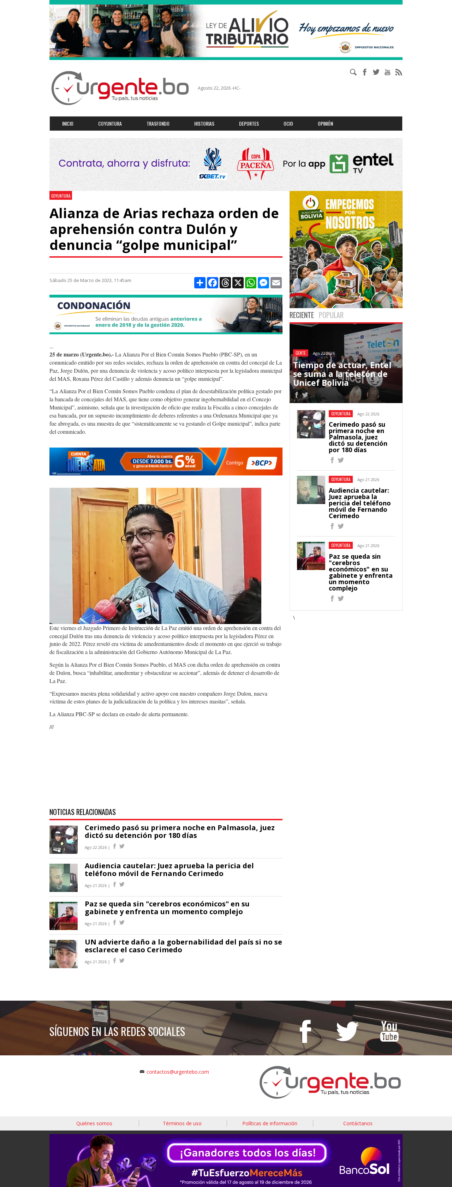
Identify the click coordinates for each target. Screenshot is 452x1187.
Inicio (67, 123)
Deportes (249, 123)
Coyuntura (110, 123)
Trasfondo (158, 123)
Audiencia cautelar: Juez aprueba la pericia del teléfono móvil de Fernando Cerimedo (169, 869)
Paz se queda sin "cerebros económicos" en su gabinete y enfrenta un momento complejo (167, 907)
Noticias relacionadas (82, 812)
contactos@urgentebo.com (178, 1071)
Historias (204, 123)
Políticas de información (269, 1123)
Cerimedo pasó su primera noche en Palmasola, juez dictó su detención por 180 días (180, 831)
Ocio (288, 123)
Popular (331, 315)
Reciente (302, 315)
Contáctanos (358, 1123)
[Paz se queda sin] (332, 599)
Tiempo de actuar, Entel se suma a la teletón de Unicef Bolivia (342, 374)
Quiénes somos (94, 1123)
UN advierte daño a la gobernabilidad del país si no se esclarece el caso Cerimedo (183, 945)
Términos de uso (182, 1123)
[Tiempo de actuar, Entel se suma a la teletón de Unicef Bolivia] (296, 395)
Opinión (325, 123)
